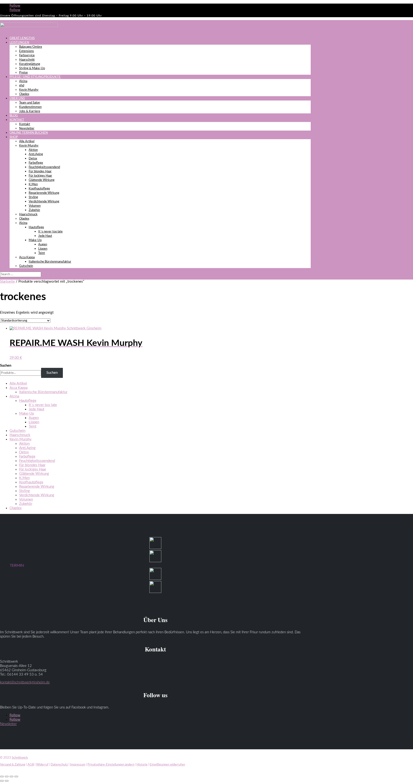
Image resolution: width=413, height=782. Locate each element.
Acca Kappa (27, 257)
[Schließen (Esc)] (16, 776)
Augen (42, 244)
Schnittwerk (20, 757)
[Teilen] (11, 776)
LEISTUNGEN (19, 42)
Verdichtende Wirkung (44, 201)
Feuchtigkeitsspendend (44, 167)
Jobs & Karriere (29, 111)
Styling (33, 197)
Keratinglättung (29, 64)
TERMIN (17, 565)
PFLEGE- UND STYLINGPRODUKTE (35, 77)
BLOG (14, 115)
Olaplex (24, 94)
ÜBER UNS (17, 98)
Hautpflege (36, 227)
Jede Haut (45, 236)
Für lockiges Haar (40, 175)
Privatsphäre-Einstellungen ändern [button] (110, 764)
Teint (41, 253)
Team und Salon (29, 102)
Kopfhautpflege (39, 188)
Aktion (33, 150)
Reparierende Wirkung (44, 193)
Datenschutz (59, 764)
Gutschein (26, 266)
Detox (33, 158)
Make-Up (35, 240)
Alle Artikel (26, 141)
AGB (30, 764)
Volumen (35, 205)
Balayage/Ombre (30, 46)
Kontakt (24, 124)
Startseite (7, 281)
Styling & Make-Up (32, 68)
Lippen (42, 248)
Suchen (5, 365)
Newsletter (26, 128)
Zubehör (34, 210)
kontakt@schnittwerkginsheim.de (25, 682)
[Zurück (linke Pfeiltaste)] (2, 781)
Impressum (77, 764)
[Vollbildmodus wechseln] (7, 776)
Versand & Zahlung (12, 764)
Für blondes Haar (40, 171)
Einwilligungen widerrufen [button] (167, 764)
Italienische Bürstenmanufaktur (50, 261)
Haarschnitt (27, 59)
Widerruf (42, 764)
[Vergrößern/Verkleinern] (2, 776)
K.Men (33, 184)
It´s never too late (50, 231)
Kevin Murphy (28, 89)
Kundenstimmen (30, 107)
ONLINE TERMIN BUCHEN (29, 132)
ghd (21, 85)
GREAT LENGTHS (22, 38)
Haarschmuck (28, 214)
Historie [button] (141, 764)
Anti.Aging (36, 154)
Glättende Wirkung (41, 180)
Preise (23, 72)
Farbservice (27, 55)
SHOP (14, 137)
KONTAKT (17, 120)
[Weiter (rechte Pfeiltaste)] (7, 781)
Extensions (26, 51)
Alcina (23, 81)
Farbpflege (36, 162)
